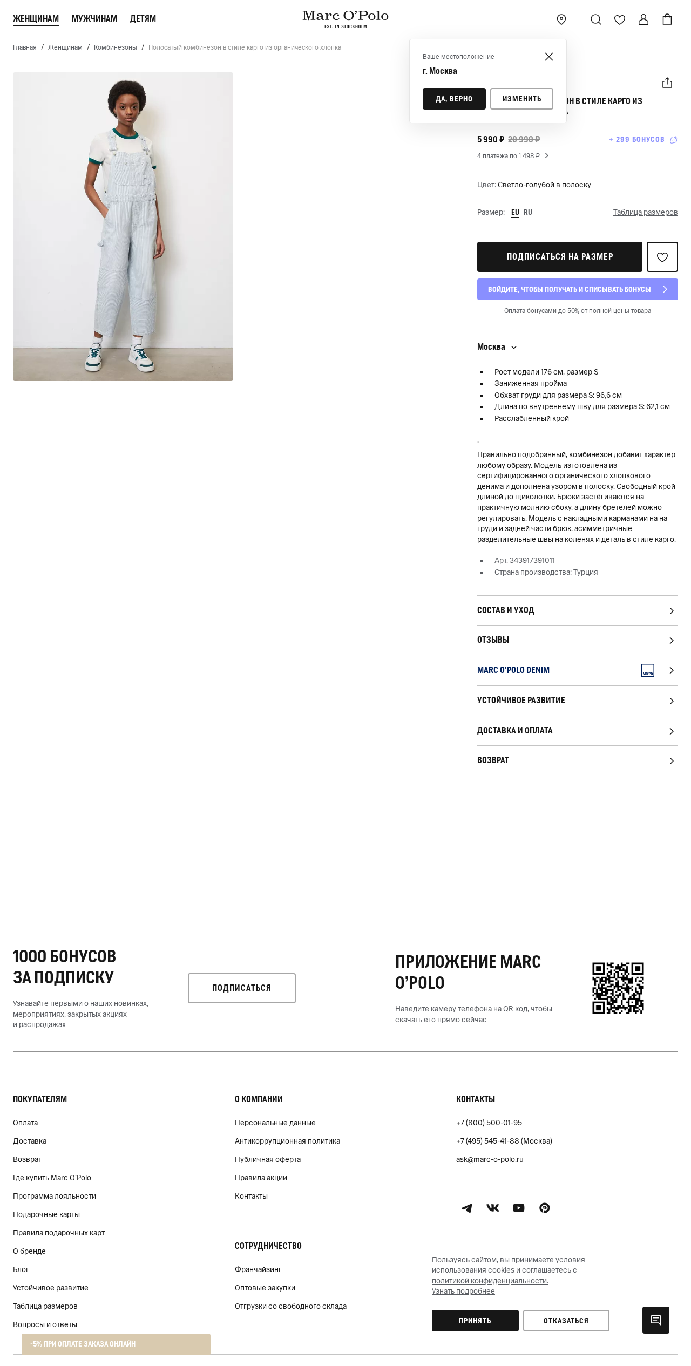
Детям (143, 18)
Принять (475, 1320)
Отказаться (566, 1320)
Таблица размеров (45, 1306)
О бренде (29, 1251)
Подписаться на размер (560, 257)
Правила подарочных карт (59, 1232)
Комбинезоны (115, 47)
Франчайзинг (258, 1269)
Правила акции (261, 1177)
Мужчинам (94, 18)
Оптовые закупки (265, 1287)
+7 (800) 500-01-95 (489, 1122)
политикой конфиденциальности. (490, 1280)
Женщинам (36, 18)
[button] (667, 83)
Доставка (29, 1141)
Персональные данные (275, 1122)
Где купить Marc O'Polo (52, 1177)
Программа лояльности (54, 1196)
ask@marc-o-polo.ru (490, 1159)
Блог (21, 1269)
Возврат (27, 1159)
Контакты (251, 1196)
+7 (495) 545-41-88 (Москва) (504, 1141)
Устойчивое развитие (51, 1287)
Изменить (522, 98)
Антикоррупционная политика (287, 1141)
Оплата (25, 1122)
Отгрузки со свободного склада (291, 1306)
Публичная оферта (268, 1159)
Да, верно (454, 98)
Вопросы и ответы (45, 1324)
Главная (25, 47)
